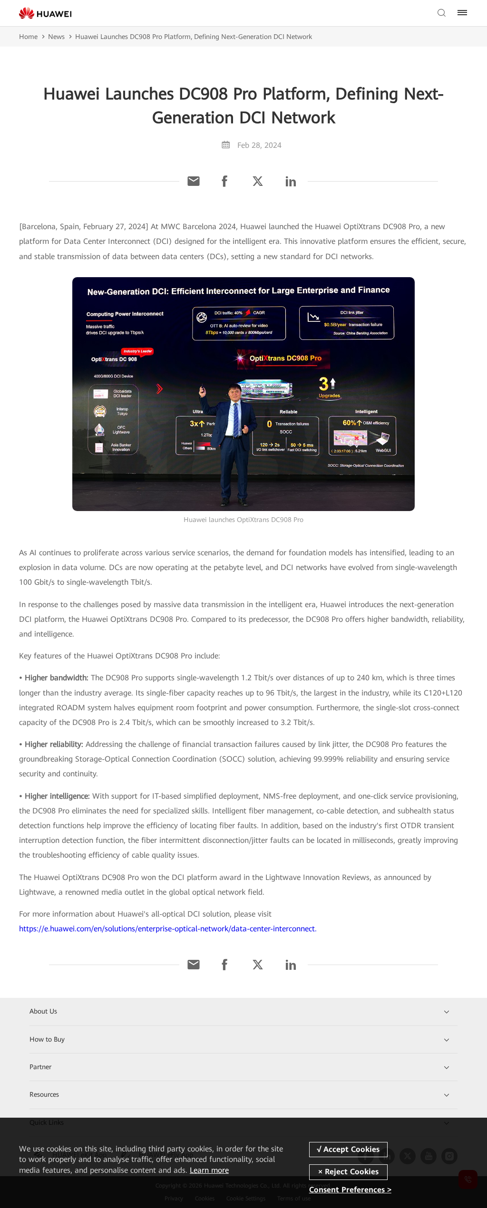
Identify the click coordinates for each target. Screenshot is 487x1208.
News (56, 36)
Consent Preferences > (350, 1190)
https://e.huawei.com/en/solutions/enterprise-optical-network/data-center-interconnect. (168, 928)
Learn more (209, 1170)
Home (28, 36)
